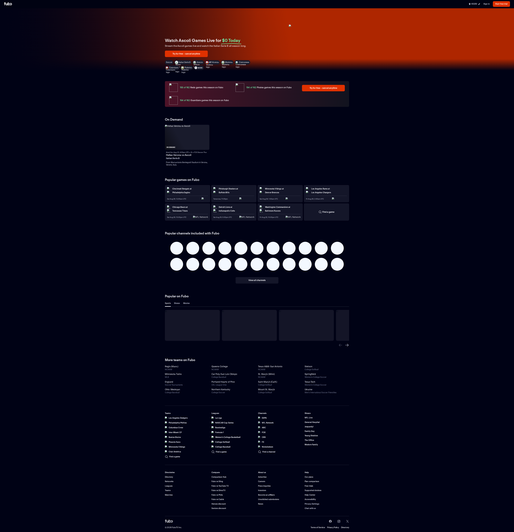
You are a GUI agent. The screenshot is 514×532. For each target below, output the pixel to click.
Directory (345, 527)
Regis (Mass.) (171, 366)
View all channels (257, 280)
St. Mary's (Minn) (266, 374)
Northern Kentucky (220, 389)
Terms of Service (318, 527)
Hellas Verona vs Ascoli (178, 155)
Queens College (219, 366)
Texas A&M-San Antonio (270, 366)
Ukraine (308, 389)
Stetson (308, 366)
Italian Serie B (184, 62)
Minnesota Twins (173, 374)
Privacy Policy (333, 527)
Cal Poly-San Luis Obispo (224, 374)
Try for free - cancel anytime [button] (186, 53)
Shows (177, 303)
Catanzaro (173, 68)
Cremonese (244, 62)
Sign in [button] (486, 4)
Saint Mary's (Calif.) (267, 382)
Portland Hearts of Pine (223, 382)
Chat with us (310, 508)
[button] (340, 345)
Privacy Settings (312, 504)
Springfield (310, 374)
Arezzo (200, 62)
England (169, 382)
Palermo (188, 68)
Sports (168, 303)
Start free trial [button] (501, 4)
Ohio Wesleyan (172, 389)
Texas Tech (310, 382)
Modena (229, 62)
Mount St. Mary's (266, 389)
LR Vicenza (214, 62)
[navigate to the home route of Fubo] (8, 4)
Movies (186, 303)
